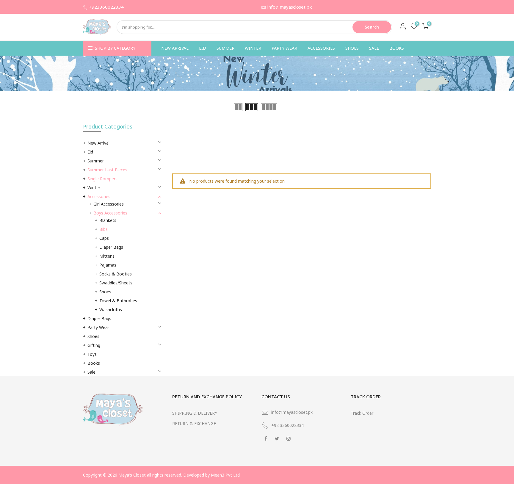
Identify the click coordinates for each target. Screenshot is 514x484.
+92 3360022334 (287, 425)
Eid (90, 152)
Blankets (107, 220)
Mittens (107, 256)
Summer (95, 161)
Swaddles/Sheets (115, 283)
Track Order (362, 413)
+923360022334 (106, 7)
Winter (93, 187)
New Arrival (98, 143)
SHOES (352, 48)
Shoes (105, 292)
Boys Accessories (110, 213)
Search (372, 27)
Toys (92, 354)
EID (202, 48)
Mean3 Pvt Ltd (225, 475)
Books (93, 363)
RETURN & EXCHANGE (194, 423)
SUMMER (225, 48)
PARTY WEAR (284, 48)
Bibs (103, 229)
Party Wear (98, 327)
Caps (104, 238)
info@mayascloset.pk (289, 7)
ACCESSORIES (321, 48)
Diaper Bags (111, 247)
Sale (91, 372)
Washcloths (110, 309)
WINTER (253, 48)
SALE (374, 48)
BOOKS (396, 48)
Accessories (98, 196)
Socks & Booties (115, 274)
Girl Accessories (108, 204)
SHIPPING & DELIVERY (194, 413)
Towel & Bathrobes (118, 300)
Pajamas (107, 265)
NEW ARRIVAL (175, 48)
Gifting (93, 345)
